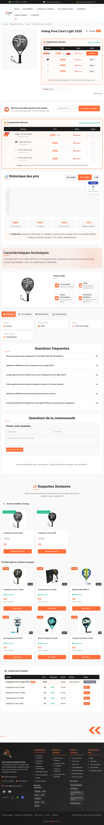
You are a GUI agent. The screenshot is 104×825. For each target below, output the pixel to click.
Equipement (28, 9)
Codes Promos (20, 15)
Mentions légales (7, 815)
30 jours (71, 177)
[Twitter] (4, 792)
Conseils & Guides (96, 770)
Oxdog (28, 24)
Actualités (93, 761)
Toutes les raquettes (39, 757)
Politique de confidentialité (24, 815)
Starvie (37, 806)
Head (42, 795)
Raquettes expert (42, 772)
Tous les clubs (76, 758)
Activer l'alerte (89, 108)
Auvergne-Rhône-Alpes (76, 793)
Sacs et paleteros (42, 775)
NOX (44, 791)
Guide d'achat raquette (58, 759)
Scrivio (58, 821)
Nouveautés (94, 767)
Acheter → (92, 53)
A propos (35, 15)
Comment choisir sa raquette (59, 765)
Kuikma (37, 802)
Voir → (92, 59)
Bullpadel (37, 791)
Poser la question (14, 449)
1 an (96, 177)
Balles (38, 778)
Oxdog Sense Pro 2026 (15, 698)
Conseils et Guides (45, 9)
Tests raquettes (95, 764)
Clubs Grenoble (77, 777)
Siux (43, 802)
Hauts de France (75, 803)
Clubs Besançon (77, 773)
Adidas (37, 795)
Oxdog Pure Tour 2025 (14, 703)
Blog (16, 9)
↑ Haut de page (90, 682)
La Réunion (74, 788)
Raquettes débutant (39, 762)
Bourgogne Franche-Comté (77, 798)
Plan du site (38, 815)
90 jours (84, 177)
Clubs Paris (75, 761)
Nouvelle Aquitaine (76, 785)
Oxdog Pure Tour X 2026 (15, 693)
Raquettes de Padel (16, 24)
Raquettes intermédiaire (40, 767)
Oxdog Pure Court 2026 (15, 687)
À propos (55, 815)
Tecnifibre (38, 798)
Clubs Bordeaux (77, 767)
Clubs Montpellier (77, 770)
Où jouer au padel (65, 9)
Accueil (5, 24)
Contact (47, 815)
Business (81, 9)
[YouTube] (10, 792)
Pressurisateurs (41, 781)
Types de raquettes (57, 770)
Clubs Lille (75, 764)
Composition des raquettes (59, 775)
